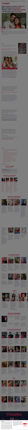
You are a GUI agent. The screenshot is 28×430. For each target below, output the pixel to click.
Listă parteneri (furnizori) (14, 425)
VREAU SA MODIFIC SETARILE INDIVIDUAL (25, 425)
